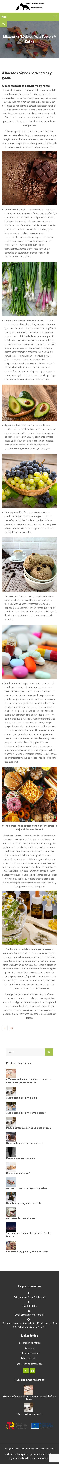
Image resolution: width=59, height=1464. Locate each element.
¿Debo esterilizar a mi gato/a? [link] (22, 1097)
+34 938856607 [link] (29, 1306)
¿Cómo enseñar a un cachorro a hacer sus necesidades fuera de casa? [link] (28, 1080)
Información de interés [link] (29, 1342)
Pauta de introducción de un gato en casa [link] (28, 1127)
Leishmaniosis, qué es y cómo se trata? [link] (27, 1251)
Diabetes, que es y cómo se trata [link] (23, 1203)
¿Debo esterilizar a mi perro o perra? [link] (26, 1112)
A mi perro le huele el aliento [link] (21, 1218)
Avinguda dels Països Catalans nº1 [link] (29, 1297)
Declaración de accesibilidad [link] (29, 1363)
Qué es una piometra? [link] (18, 1172)
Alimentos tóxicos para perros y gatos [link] (26, 1188)
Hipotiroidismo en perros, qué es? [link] (24, 1142)
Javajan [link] (30, 1454)
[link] (3, 23)
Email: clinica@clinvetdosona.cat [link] (29, 1314)
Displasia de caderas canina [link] (20, 1157)
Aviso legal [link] (29, 1347)
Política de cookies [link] (29, 1358)
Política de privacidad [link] (29, 1353)
